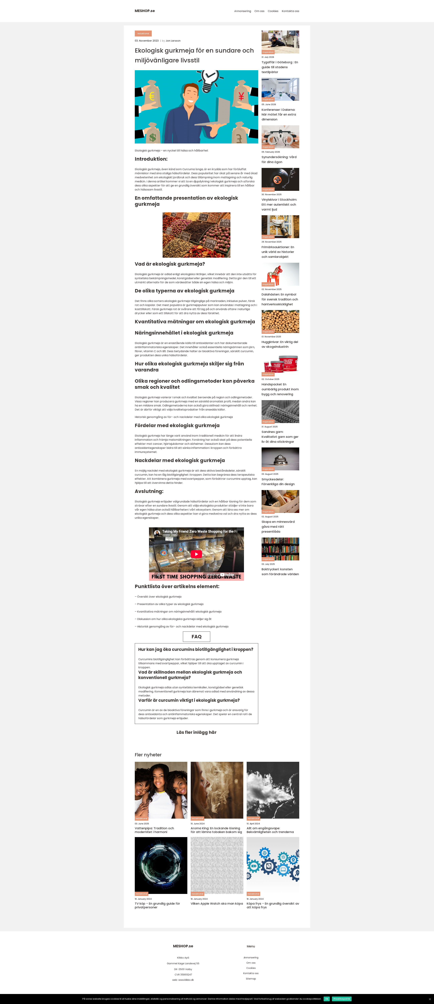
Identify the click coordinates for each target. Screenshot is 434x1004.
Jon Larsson (173, 41)
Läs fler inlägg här (196, 732)
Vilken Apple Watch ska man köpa (217, 903)
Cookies (273, 11)
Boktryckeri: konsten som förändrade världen (280, 571)
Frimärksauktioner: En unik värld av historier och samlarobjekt (278, 252)
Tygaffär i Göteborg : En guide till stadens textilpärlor (280, 67)
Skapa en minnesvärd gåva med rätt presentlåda (278, 527)
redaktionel (143, 33)
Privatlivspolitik (342, 998)
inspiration (268, 52)
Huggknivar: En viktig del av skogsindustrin (280, 344)
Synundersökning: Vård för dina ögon (279, 159)
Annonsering (242, 11)
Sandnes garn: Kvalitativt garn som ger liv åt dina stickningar (280, 437)
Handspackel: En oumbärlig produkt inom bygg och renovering (280, 389)
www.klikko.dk (186, 980)
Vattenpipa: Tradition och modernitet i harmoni (154, 830)
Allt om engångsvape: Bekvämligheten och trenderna (270, 830)
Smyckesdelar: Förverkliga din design (278, 481)
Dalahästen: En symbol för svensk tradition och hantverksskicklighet (280, 299)
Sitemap (251, 978)
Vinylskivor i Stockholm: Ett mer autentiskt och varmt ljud (279, 204)
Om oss (259, 11)
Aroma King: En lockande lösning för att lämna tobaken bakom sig (216, 830)
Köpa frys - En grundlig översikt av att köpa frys (273, 905)
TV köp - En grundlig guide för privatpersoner (157, 905)
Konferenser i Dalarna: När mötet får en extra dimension (279, 115)
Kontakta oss (290, 11)
